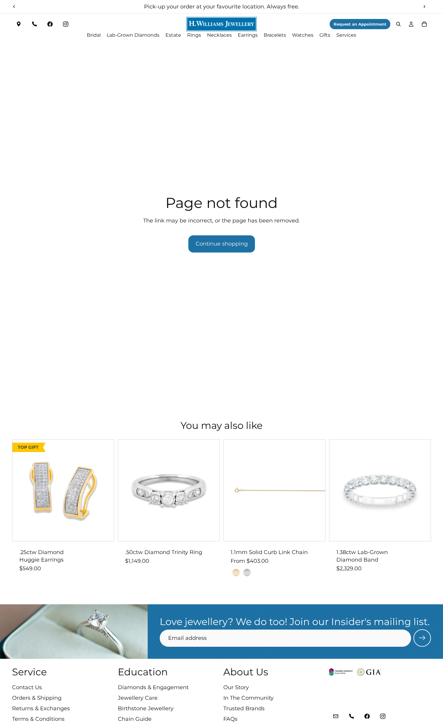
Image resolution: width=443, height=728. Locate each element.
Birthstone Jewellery (146, 708)
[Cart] (424, 24)
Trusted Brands (244, 708)
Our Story (236, 687)
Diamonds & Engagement (153, 687)
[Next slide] (424, 6)
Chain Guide (135, 719)
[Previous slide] (14, 6)
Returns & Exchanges (41, 708)
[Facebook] (50, 24)
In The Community (248, 698)
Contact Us (27, 687)
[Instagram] (65, 24)
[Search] (398, 24)
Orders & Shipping (36, 698)
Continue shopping (222, 243)
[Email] (335, 716)
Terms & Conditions (38, 719)
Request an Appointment (360, 24)
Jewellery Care (138, 698)
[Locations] (18, 24)
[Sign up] (422, 638)
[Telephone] (34, 24)
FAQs (230, 719)
